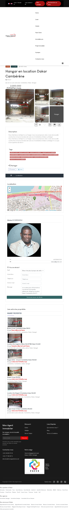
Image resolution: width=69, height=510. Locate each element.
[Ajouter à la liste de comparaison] (40, 124)
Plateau (14, 492)
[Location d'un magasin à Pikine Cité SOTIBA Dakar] (14, 338)
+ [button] (9, 188)
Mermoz (59, 490)
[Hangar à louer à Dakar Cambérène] (14, 402)
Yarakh (35, 492)
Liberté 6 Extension (41, 490)
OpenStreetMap (53, 210)
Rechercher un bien (52, 3)
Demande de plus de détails (34, 297)
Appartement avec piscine (61, 506)
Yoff (39, 492)
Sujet (8, 270)
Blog (48, 430)
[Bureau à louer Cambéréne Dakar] (14, 322)
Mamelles (49, 490)
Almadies (2, 490)
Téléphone (10, 278)
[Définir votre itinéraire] (36, 124)
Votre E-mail (10, 282)
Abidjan (27, 430)
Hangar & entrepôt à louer (33, 506)
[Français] (9, 3)
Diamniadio (8, 490)
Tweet (20, 169)
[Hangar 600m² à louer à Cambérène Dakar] (14, 354)
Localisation (19, 175)
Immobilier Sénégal (5, 498)
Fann (13, 490)
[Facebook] (54, 481)
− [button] (9, 191)
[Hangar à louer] (14, 371)
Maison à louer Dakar (36, 504)
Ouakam (2, 492)
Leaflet (46, 210)
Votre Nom (10, 274)
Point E (18, 492)
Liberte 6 (33, 490)
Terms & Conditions (52, 433)
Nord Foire (65, 490)
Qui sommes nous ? (52, 427)
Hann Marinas (19, 490)
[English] (11, 3)
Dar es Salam (28, 433)
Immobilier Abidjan (15, 498)
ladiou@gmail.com (56, 261)
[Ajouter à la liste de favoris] (45, 124)
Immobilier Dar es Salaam (27, 498)
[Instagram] (57, 481)
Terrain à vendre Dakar (62, 504)
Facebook (13, 169)
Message (9, 287)
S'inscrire (24, 438)
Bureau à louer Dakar (5, 506)
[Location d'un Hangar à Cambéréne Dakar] (14, 387)
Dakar (26, 427)
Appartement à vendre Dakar (22, 504)
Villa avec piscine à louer (47, 506)
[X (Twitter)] (61, 481)
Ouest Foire (8, 492)
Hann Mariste (27, 490)
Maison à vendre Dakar (49, 504)
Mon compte (38, 3)
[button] (63, 63)
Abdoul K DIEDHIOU (14, 220)
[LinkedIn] (65, 481)
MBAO (54, 490)
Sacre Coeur (24, 492)
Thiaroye (31, 492)
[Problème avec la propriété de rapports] (59, 124)
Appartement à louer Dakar (7, 504)
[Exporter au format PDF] (50, 124)
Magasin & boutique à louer (19, 506)
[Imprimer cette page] (54, 124)
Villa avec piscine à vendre (7, 509)
